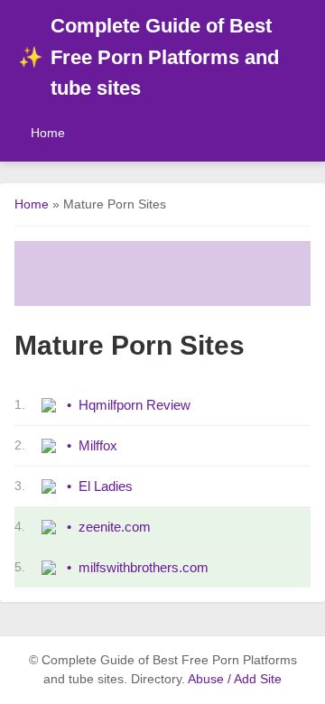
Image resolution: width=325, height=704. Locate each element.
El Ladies (106, 486)
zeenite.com (115, 526)
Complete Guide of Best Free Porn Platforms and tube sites (148, 56)
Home (48, 132)
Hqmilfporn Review (134, 404)
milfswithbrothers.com (144, 567)
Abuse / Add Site (235, 679)
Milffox (98, 445)
